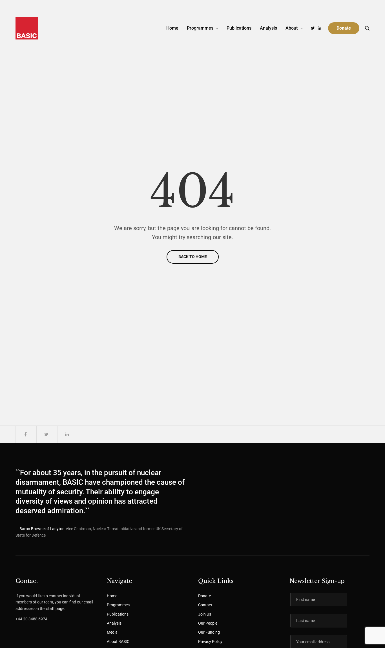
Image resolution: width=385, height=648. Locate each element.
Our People (207, 623)
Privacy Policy (210, 641)
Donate (204, 596)
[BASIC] (27, 28)
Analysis (268, 28)
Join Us (204, 614)
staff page (55, 608)
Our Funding (209, 632)
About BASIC (118, 641)
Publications (239, 28)
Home (172, 28)
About (292, 28)
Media (112, 632)
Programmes (200, 28)
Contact (205, 605)
